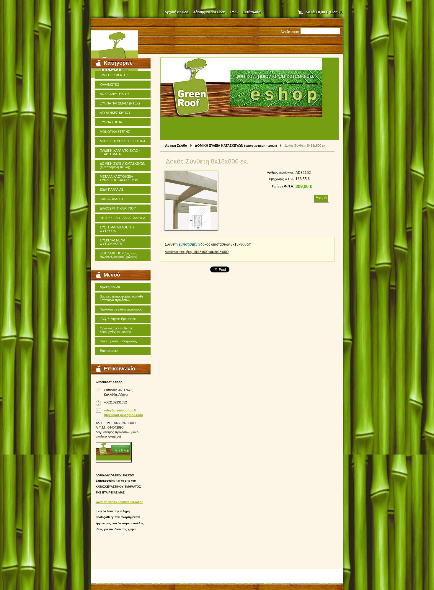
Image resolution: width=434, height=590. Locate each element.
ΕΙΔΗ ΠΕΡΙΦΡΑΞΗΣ (114, 75)
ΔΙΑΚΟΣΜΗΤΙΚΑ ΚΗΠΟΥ (118, 208)
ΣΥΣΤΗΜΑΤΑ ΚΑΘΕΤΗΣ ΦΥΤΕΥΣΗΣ (117, 229)
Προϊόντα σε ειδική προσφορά (121, 309)
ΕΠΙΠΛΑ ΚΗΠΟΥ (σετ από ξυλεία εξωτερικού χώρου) (118, 255)
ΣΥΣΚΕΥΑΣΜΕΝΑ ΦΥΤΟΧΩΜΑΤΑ (112, 242)
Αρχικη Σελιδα (176, 145)
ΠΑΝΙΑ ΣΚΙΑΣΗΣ (112, 199)
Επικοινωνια (109, 350)
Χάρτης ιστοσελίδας (209, 12)
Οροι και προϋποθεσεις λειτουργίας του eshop (116, 330)
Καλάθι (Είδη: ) (324, 12)
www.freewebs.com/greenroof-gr (119, 502)
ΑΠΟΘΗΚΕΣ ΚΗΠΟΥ (115, 113)
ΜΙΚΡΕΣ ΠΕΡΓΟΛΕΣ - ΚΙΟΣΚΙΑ (122, 141)
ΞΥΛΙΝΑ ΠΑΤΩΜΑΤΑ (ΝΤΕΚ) (120, 103)
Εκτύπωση (251, 12)
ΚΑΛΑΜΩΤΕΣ (109, 84)
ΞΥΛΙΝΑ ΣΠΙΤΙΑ (111, 122)
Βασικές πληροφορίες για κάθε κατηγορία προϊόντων (121, 298)
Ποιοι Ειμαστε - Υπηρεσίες (118, 341)
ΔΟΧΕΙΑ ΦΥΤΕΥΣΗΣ (115, 94)
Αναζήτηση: (289, 31)
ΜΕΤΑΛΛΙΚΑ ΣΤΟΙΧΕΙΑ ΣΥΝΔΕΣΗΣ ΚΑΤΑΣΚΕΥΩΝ (119, 178)
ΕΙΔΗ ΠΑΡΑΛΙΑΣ (111, 189)
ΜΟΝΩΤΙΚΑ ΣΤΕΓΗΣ (115, 131)
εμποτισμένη (189, 244)
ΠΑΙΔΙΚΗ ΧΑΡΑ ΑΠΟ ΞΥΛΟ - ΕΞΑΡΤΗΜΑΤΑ (120, 152)
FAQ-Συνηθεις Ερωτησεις (118, 319)
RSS (234, 12)
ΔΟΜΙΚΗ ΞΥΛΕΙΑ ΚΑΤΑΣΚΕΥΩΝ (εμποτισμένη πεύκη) (236, 145)
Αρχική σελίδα (176, 12)
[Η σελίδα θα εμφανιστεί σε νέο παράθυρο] (191, 200)
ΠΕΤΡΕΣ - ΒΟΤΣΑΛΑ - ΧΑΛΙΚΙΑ (122, 218)
